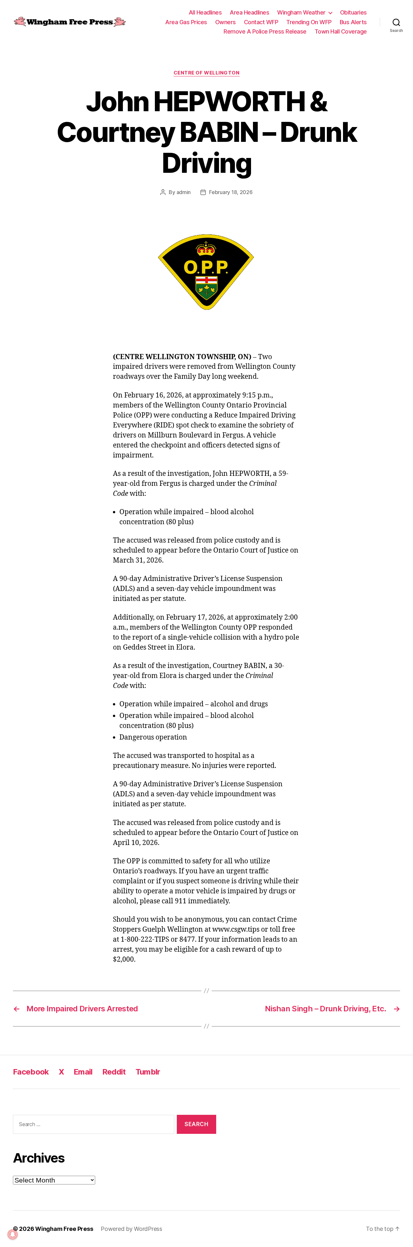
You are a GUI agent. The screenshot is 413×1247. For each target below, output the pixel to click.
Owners (225, 22)
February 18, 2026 (230, 192)
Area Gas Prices (186, 22)
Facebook (31, 1071)
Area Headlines (249, 12)
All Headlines (205, 12)
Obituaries (353, 12)
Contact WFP (261, 22)
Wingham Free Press (64, 1228)
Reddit (114, 1071)
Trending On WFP (309, 22)
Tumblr (148, 1071)
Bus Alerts (353, 22)
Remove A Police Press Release (265, 31)
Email (83, 1071)
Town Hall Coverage (341, 31)
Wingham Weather (301, 12)
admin (183, 192)
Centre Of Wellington (207, 73)
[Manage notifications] (12, 1234)
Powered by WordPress (131, 1228)
